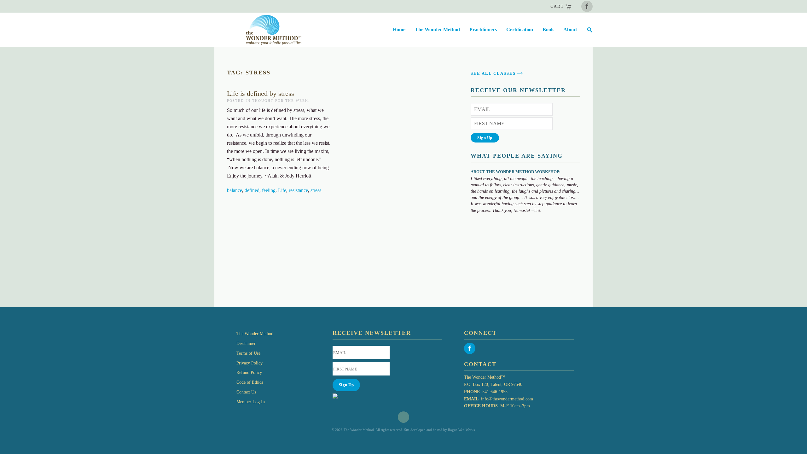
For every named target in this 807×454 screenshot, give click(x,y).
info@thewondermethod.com (507, 399)
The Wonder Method (254, 333)
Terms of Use (248, 353)
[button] (589, 30)
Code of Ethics (249, 382)
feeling (269, 190)
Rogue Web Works (461, 430)
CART (558, 6)
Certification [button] (519, 29)
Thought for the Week (280, 100)
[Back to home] (257, 30)
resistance (298, 190)
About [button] (570, 29)
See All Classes (493, 73)
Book (548, 29)
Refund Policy (249, 372)
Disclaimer (246, 343)
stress (316, 190)
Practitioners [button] (483, 29)
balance (234, 190)
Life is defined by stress (260, 93)
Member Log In (250, 401)
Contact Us (246, 392)
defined (252, 190)
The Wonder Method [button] (437, 29)
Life (282, 190)
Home (399, 29)
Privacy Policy (249, 363)
